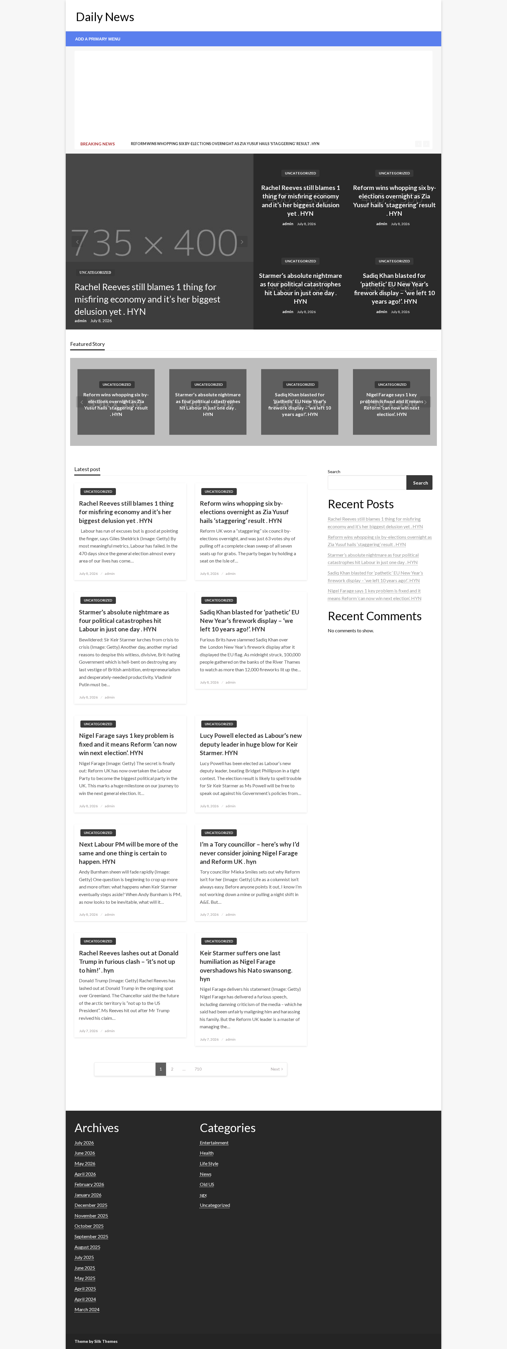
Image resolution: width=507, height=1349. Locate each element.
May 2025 (85, 1278)
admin (81, 320)
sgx (203, 1194)
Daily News (105, 17)
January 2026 (88, 1194)
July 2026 (84, 1142)
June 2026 (85, 1153)
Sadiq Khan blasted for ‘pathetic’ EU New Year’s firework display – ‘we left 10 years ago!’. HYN (394, 288)
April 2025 (85, 1288)
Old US (207, 1184)
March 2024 (87, 1309)
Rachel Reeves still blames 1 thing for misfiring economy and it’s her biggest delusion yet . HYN (147, 299)
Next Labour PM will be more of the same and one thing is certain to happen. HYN (128, 852)
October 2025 (89, 1226)
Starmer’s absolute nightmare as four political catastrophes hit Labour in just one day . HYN (226, 144)
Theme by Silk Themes (96, 1341)
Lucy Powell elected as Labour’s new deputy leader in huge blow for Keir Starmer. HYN (251, 744)
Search (334, 471)
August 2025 (87, 1247)
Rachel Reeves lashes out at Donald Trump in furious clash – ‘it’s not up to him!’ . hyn (128, 961)
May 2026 (85, 1163)
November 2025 (91, 1215)
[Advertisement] (253, 97)
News (206, 1174)
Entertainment (214, 1142)
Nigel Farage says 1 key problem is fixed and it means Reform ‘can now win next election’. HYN (128, 744)
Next (275, 1068)
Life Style (209, 1163)
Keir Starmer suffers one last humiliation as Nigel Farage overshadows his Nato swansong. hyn (246, 965)
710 (198, 1068)
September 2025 (91, 1236)
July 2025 (84, 1257)
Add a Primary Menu (97, 39)
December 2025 (91, 1205)
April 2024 (85, 1299)
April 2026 (85, 1174)
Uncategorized (95, 273)
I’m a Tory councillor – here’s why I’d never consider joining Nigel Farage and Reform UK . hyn (249, 852)
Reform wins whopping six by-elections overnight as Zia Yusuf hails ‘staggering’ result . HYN (394, 200)
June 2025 (85, 1267)
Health (207, 1153)
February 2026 (89, 1184)
